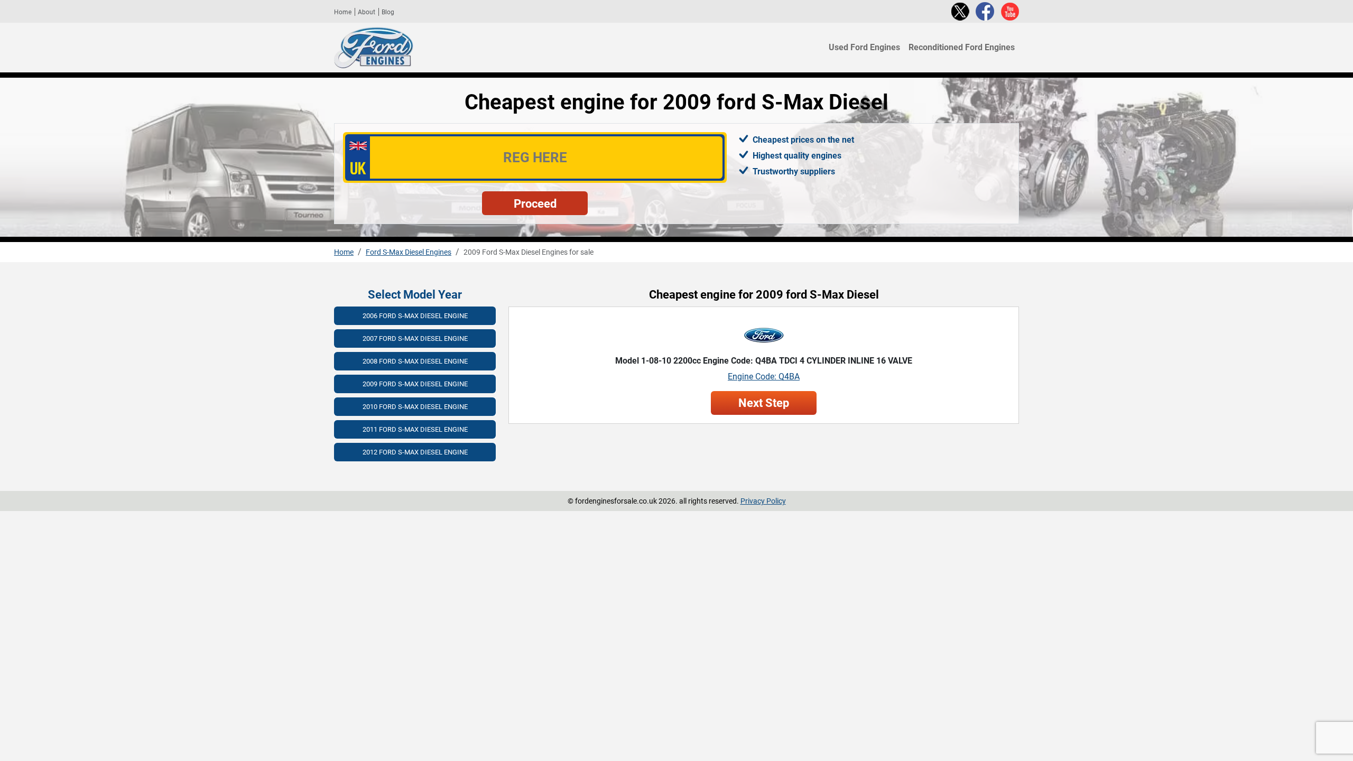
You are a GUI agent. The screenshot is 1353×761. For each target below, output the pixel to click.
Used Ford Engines (864, 47)
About (366, 12)
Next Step (763, 403)
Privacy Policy (763, 501)
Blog (388, 12)
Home (342, 12)
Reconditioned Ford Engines (962, 47)
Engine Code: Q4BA (764, 377)
